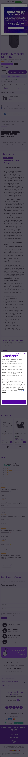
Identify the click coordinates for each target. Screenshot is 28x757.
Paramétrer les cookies (14, 398)
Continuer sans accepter (20, 353)
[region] (14, 378)
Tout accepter (14, 401)
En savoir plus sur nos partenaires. (11, 394)
